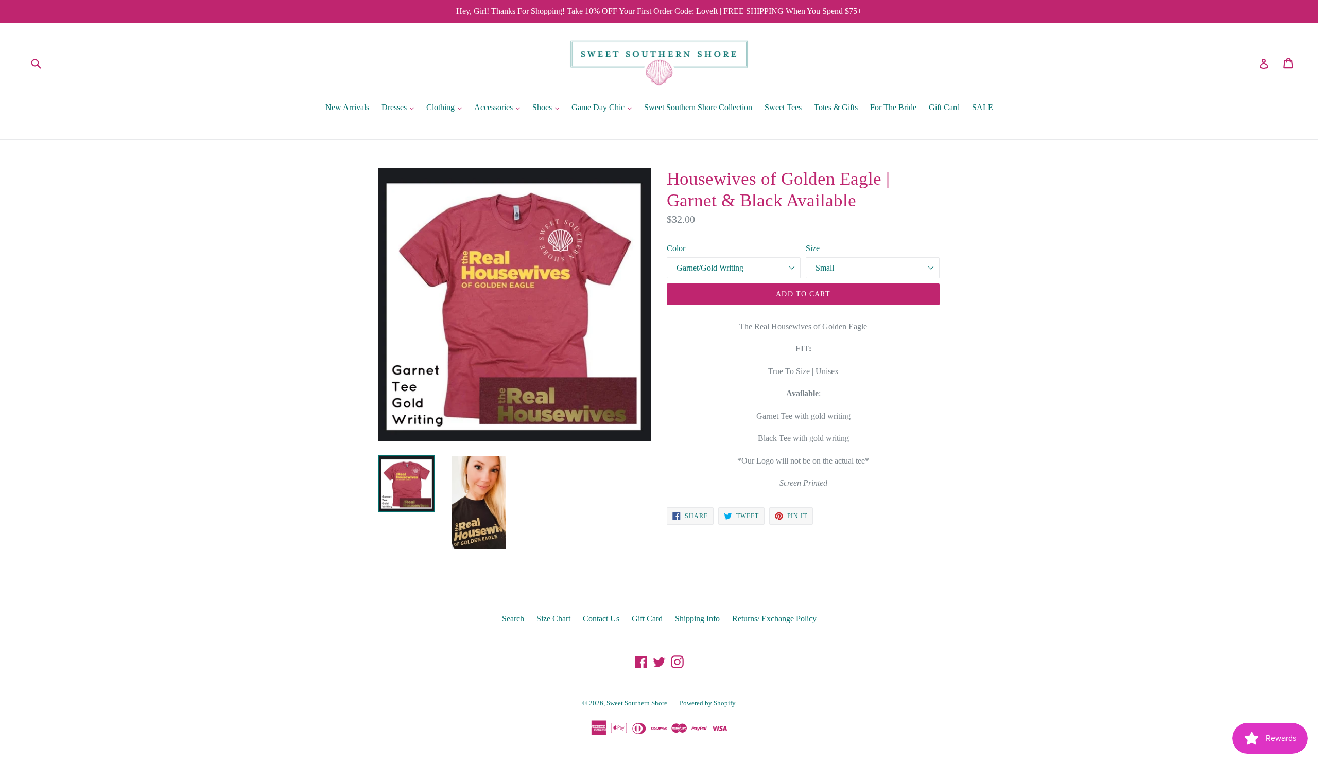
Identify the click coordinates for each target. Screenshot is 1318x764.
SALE (982, 107)
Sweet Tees (783, 107)
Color (676, 248)
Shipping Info (697, 618)
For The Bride (893, 107)
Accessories (499, 107)
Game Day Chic (604, 107)
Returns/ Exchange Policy (774, 618)
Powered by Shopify (708, 703)
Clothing (446, 107)
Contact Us (601, 618)
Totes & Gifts (836, 107)
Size (813, 248)
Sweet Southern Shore (636, 703)
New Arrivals (347, 107)
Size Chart (553, 618)
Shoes (548, 107)
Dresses (400, 107)
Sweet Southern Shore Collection (698, 107)
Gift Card (944, 107)
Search (513, 618)
